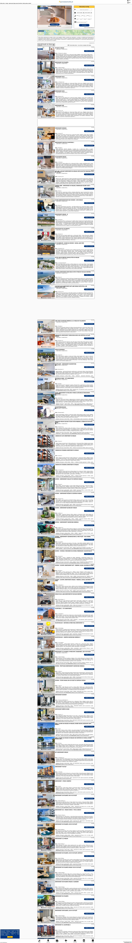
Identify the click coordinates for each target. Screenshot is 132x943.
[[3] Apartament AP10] (46, 82)
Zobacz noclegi (89, 50)
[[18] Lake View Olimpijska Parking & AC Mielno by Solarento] (46, 326)
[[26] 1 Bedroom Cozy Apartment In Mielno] (46, 441)
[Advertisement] (66, 309)
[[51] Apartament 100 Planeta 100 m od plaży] (46, 801)
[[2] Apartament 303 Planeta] (46, 68)
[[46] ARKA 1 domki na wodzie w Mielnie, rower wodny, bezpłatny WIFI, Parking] (46, 729)
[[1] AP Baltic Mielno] (46, 54)
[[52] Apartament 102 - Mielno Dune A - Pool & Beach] (46, 815)
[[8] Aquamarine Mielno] (46, 162)
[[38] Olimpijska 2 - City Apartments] (46, 614)
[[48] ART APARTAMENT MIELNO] (46, 758)
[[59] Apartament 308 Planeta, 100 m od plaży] (46, 916)
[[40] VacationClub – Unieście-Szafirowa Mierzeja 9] (46, 643)
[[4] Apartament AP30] (46, 97)
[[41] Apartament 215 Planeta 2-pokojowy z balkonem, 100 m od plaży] (46, 657)
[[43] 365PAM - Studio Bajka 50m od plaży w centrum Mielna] (46, 686)
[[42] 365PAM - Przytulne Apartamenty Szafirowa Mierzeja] (46, 672)
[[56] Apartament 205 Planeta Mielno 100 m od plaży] (46, 873)
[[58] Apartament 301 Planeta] (46, 902)
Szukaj (84, 25)
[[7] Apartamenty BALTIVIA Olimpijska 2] (46, 148)
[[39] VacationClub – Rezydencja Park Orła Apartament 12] (46, 628)
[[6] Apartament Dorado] (46, 134)
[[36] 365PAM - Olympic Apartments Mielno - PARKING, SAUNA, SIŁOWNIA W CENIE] (46, 585)
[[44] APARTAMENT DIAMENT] (46, 700)
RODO (7, 935)
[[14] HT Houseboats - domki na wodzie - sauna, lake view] (46, 249)
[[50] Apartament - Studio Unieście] (46, 787)
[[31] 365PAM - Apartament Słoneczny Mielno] (46, 513)
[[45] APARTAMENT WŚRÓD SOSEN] (46, 715)
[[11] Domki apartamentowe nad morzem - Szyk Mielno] (46, 206)
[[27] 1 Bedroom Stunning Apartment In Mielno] (46, 456)
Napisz (131, 942)
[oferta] (41, 59)
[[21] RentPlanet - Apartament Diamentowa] (46, 370)
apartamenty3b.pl (66, 2)
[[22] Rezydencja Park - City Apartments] (46, 384)
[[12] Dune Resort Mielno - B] (46, 220)
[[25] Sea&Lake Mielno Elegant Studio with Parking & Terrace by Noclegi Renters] (46, 427)
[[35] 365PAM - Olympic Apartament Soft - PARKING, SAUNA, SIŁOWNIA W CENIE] (46, 571)
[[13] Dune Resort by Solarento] (46, 234)
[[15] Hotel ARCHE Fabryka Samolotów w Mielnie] (46, 263)
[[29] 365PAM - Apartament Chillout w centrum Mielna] (46, 485)
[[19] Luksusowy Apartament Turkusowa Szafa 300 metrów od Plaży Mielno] (46, 341)
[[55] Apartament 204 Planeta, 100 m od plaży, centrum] (46, 859)
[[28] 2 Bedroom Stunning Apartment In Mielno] (46, 470)
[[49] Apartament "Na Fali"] (46, 772)
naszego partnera (72, 390)
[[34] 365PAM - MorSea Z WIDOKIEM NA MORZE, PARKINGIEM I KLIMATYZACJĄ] (46, 557)
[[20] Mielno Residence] (46, 355)
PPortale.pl (5, 942)
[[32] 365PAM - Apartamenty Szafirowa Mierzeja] (46, 528)
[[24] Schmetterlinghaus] (46, 413)
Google (17, 930)
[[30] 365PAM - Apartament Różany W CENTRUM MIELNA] (46, 499)
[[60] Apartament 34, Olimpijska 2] (46, 930)
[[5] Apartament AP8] (46, 111)
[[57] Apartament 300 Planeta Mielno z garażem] (46, 887)
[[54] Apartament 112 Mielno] (46, 844)
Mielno (39, 49)
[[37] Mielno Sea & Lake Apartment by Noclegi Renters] (46, 600)
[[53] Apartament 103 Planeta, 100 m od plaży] (46, 830)
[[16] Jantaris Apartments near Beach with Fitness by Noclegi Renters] (46, 277)
